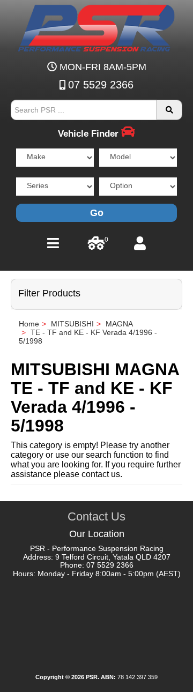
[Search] (169, 110)
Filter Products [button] (49, 293)
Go (96, 212)
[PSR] (96, 26)
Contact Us (96, 516)
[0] (96, 246)
